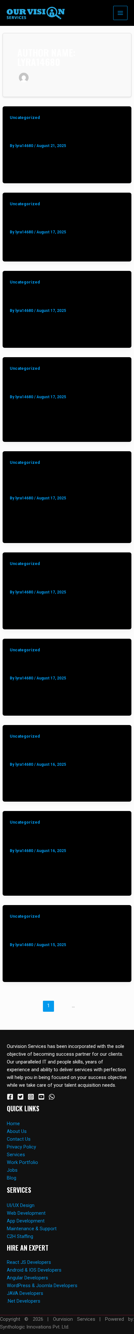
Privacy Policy (21, 1147)
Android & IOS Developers (34, 1270)
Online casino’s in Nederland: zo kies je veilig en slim (62, 837)
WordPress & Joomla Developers (42, 1285)
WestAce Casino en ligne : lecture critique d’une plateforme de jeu (55, 578)
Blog (11, 1178)
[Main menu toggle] (120, 13)
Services (16, 1155)
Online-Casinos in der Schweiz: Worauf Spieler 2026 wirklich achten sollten (62, 383)
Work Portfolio (22, 1162)
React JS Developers (29, 1262)
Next (70, 1016)
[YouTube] (41, 1097)
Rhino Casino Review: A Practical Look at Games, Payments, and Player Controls (66, 132)
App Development (26, 1221)
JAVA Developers (25, 1293)
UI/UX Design (20, 1205)
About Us (17, 1131)
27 (85, 1006)
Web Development (26, 1213)
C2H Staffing (20, 1236)
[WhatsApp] (51, 1097)
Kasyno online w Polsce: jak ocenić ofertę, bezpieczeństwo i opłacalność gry (61, 481)
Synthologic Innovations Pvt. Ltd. (34, 1327)
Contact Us (19, 1139)
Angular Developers (27, 1278)
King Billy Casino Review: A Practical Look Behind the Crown (60, 751)
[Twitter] (20, 1097)
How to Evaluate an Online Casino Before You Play (65, 931)
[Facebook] (10, 1097)
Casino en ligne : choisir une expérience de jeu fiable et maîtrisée (67, 218)
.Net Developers (23, 1301)
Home (13, 1123)
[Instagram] (31, 1097)
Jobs (12, 1170)
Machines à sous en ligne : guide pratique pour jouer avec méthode (66, 665)
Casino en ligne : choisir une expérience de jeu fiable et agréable (67, 297)
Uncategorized (25, 117)
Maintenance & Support (32, 1229)
